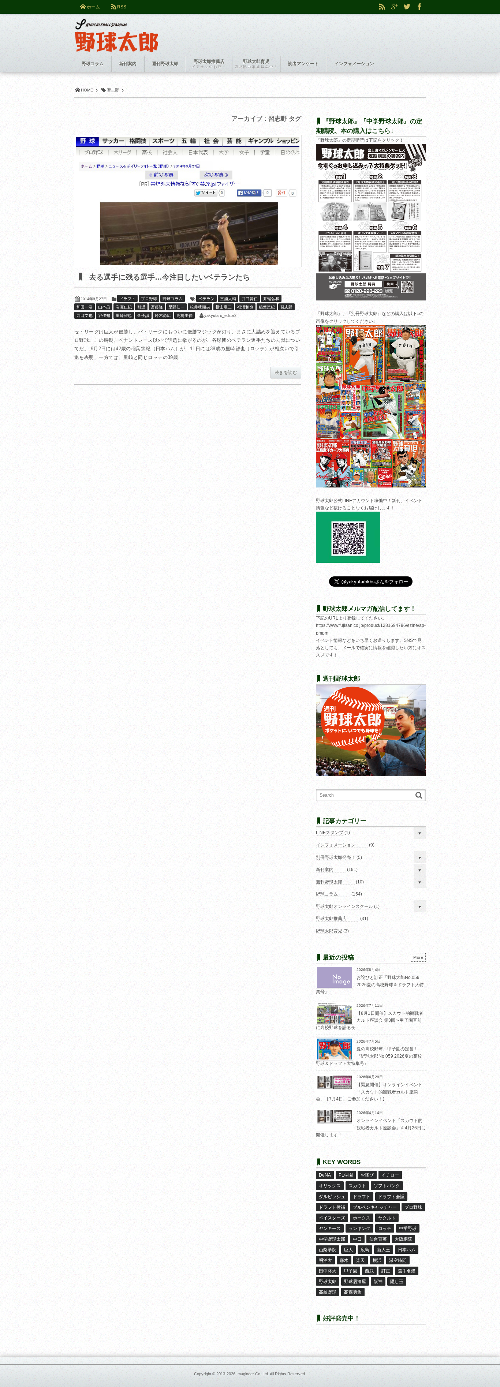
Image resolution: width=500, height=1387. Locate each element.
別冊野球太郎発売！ (335, 857)
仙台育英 (378, 1239)
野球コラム (173, 298)
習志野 (286, 307)
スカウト (357, 1185)
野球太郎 (327, 1281)
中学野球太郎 (332, 1239)
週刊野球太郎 (329, 882)
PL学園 (346, 1175)
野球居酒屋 (355, 1281)
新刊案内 (324, 869)
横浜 (377, 1260)
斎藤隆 (157, 307)
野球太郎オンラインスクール (344, 906)
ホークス (361, 1217)
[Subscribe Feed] (382, 7)
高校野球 (327, 1292)
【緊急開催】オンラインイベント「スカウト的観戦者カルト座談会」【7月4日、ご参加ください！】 (369, 1092)
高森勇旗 (353, 1292)
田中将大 (327, 1271)
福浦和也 (245, 307)
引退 (141, 307)
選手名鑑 (406, 1271)
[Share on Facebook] (419, 7)
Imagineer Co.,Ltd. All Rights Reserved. (271, 1374)
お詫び (367, 1175)
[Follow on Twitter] (407, 7)
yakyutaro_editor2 (220, 315)
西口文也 (85, 315)
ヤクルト (387, 1217)
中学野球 (408, 1228)
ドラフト (127, 298)
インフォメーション (335, 845)
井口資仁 (250, 298)
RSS (121, 7)
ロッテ (384, 1228)
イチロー (390, 1175)
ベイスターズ (332, 1217)
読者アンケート (303, 63)
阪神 (378, 1281)
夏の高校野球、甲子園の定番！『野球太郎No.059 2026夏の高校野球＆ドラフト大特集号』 (369, 1056)
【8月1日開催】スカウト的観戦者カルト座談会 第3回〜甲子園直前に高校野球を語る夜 (369, 1020)
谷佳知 (104, 315)
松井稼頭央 (200, 307)
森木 (344, 1260)
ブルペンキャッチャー (375, 1207)
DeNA (325, 1175)
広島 (365, 1249)
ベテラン (206, 298)
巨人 (348, 1249)
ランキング (359, 1228)
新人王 (383, 1249)
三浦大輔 (228, 298)
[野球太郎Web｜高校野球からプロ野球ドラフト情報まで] (116, 30)
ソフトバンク (387, 1185)
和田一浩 (85, 307)
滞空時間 (398, 1260)
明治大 (325, 1260)
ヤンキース (330, 1228)
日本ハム (406, 1249)
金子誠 (143, 315)
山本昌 (104, 307)
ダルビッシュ (332, 1196)
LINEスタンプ (329, 832)
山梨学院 (327, 1249)
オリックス (330, 1185)
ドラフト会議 (391, 1196)
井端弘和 (271, 298)
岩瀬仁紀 (124, 307)
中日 (357, 1239)
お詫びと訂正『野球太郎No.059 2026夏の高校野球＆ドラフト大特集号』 (370, 984)
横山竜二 (224, 307)
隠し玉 (396, 1281)
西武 (369, 1271)
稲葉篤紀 (267, 307)
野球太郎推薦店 (331, 918)
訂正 (385, 1271)
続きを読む (286, 372)
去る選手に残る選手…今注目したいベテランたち (168, 277)
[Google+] (394, 7)
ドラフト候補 (332, 1207)
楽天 (360, 1260)
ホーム (93, 7)
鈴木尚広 (163, 315)
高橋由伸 (184, 315)
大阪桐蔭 (403, 1239)
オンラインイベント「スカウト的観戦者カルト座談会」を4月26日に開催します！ (371, 1127)
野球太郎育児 (329, 931)
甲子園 (350, 1271)
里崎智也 (124, 315)
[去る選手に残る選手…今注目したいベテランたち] (187, 201)
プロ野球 (149, 298)
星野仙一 (176, 307)
